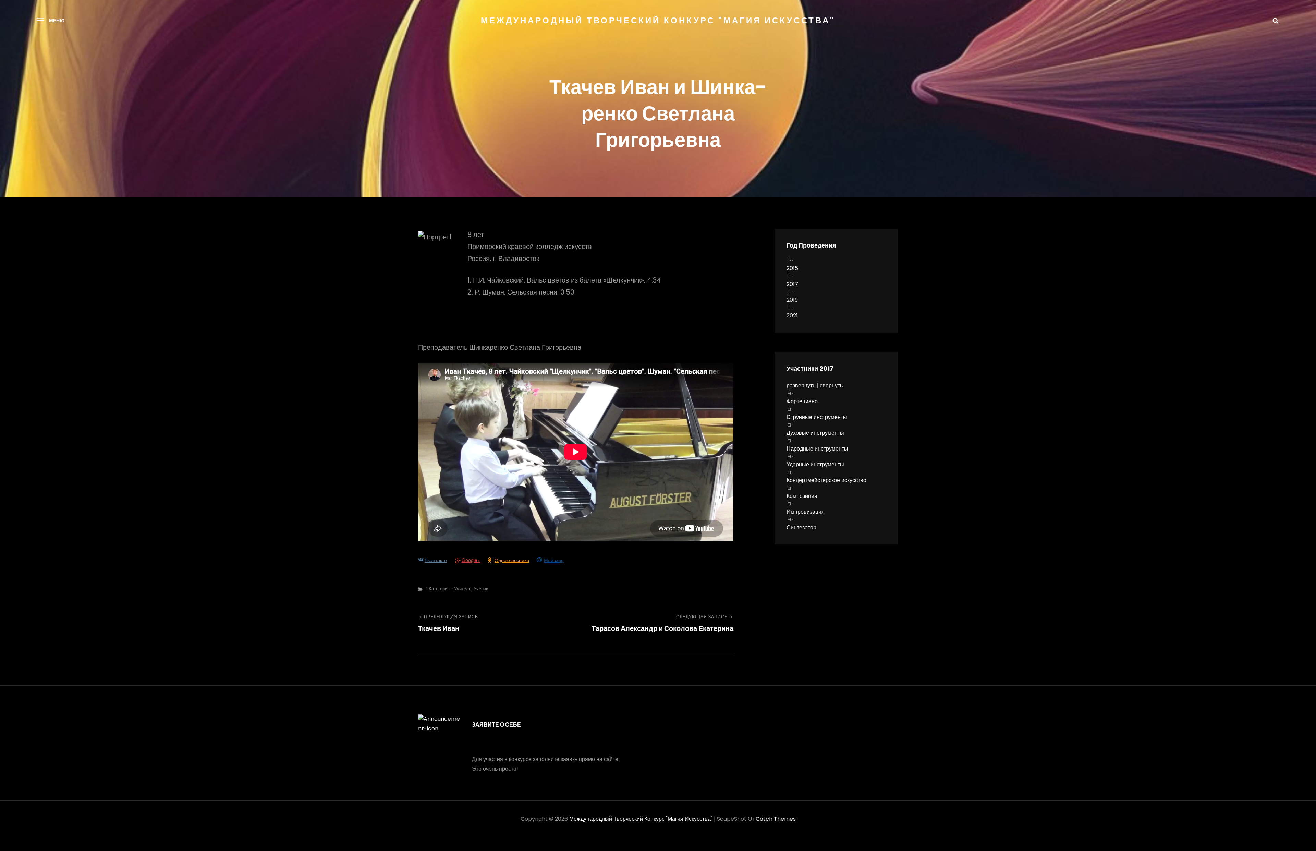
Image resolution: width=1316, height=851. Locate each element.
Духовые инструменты (815, 433)
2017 (792, 284)
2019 (792, 300)
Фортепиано (802, 401)
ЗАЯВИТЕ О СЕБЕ (496, 725)
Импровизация (806, 512)
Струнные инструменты (817, 417)
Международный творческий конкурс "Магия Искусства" (658, 20)
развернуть (801, 385)
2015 (792, 268)
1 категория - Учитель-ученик (457, 589)
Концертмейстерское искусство (826, 480)
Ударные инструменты (815, 464)
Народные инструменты (817, 449)
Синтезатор (801, 527)
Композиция (802, 496)
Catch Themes (776, 819)
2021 (792, 316)
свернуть (831, 385)
